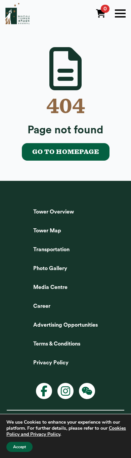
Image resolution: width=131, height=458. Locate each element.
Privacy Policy (51, 362)
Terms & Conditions (56, 344)
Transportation (51, 249)
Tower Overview (53, 212)
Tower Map (47, 230)
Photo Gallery (50, 268)
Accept (19, 447)
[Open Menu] (120, 13)
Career (41, 306)
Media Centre (50, 287)
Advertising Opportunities (65, 325)
